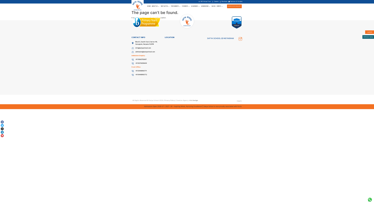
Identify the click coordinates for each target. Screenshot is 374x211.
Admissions (205, 6)
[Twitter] (2, 125)
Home (149, 6)
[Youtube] (2, 135)
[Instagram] (2, 128)
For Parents (175, 6)
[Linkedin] (2, 132)
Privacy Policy (170, 100)
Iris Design (193, 100)
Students (185, 6)
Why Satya (164, 6)
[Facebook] (2, 122)
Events (219, 6)
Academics (194, 6)
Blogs (214, 6)
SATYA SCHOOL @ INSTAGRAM (220, 38)
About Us (155, 6)
